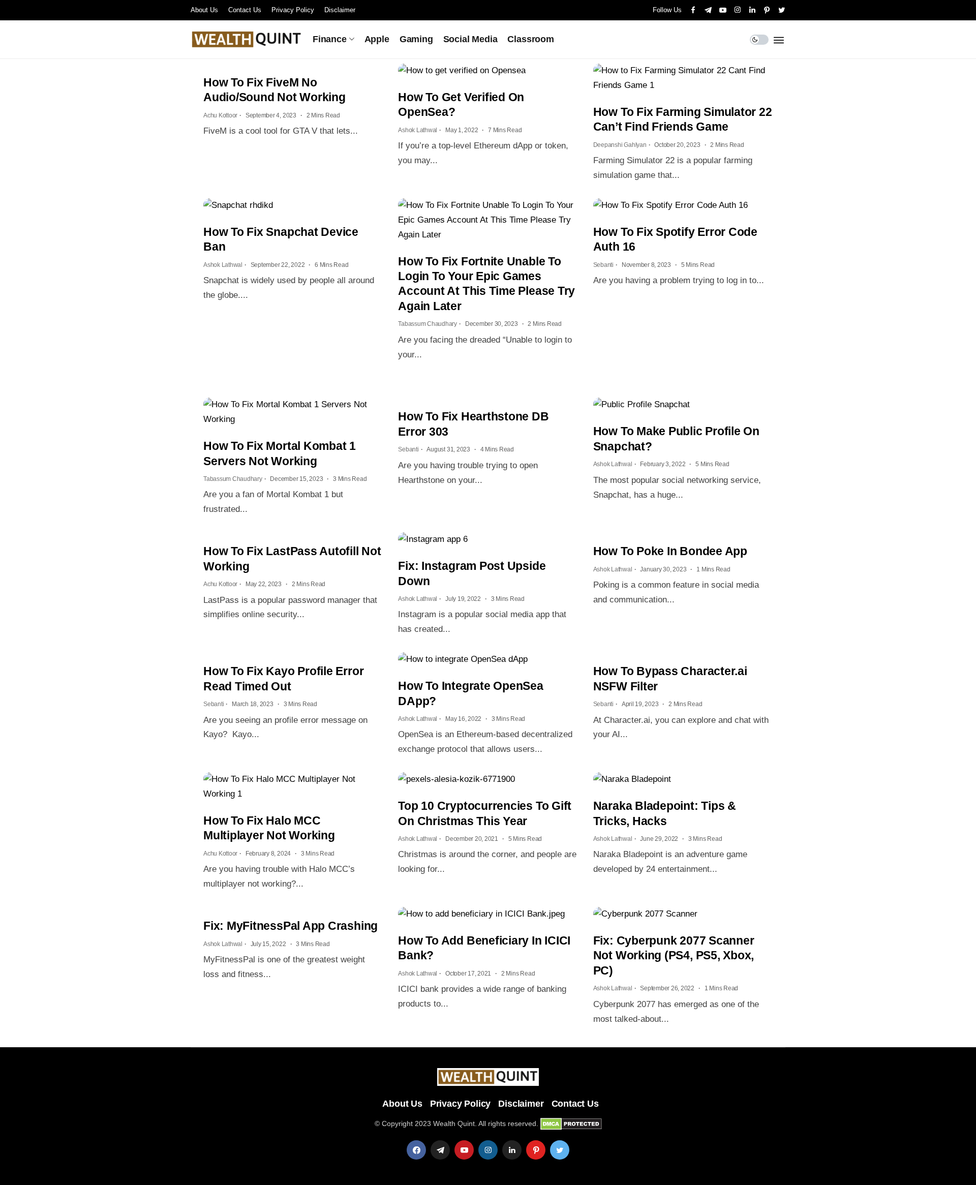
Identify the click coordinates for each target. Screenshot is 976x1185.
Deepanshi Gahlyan (620, 144)
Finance (330, 39)
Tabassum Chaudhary (427, 323)
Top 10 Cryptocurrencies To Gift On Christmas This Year (484, 813)
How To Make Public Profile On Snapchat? (676, 438)
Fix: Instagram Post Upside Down (471, 573)
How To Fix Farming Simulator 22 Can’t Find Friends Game (682, 119)
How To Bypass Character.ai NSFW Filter (670, 678)
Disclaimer (339, 10)
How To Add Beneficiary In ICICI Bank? (484, 948)
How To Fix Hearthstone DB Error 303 (473, 424)
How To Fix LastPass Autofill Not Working (292, 558)
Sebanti (603, 264)
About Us (204, 10)
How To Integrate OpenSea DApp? (470, 693)
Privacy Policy (292, 10)
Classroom (530, 39)
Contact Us (244, 10)
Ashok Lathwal (417, 130)
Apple (376, 39)
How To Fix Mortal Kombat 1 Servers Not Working (279, 453)
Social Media (470, 39)
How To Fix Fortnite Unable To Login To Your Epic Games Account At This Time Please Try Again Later (486, 284)
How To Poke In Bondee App (670, 551)
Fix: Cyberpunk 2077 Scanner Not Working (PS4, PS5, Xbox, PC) (673, 955)
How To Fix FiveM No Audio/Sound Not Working (274, 90)
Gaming (416, 39)
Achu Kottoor (220, 115)
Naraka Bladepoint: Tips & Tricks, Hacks (664, 813)
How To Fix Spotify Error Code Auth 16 (675, 239)
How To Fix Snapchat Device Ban (280, 239)
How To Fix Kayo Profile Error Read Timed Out (283, 678)
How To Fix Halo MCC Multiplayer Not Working (269, 828)
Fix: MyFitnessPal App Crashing (290, 925)
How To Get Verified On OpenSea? (461, 104)
